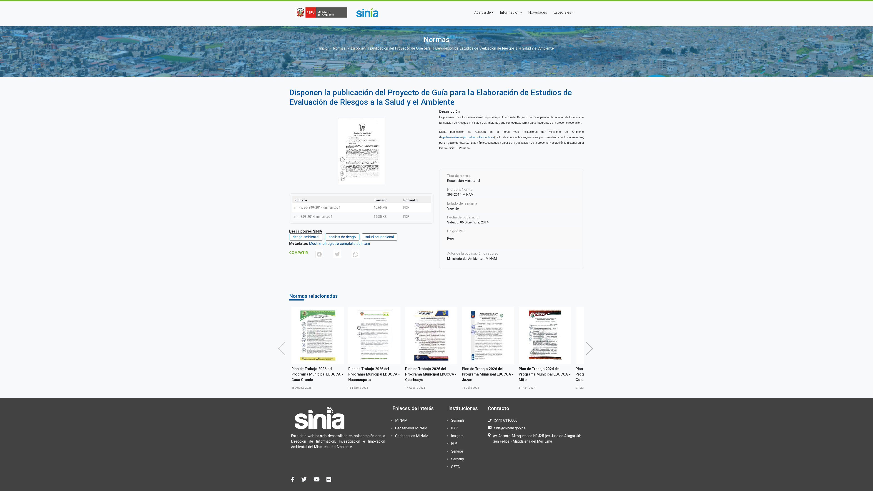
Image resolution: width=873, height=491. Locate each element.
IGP (454, 443)
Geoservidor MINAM (411, 428)
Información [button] (509, 12)
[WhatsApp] (355, 254)
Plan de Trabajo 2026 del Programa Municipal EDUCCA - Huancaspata (317, 374)
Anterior (282, 348)
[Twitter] (337, 254)
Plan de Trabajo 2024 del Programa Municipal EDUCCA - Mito (487, 374)
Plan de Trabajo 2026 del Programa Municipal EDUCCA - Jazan (431, 374)
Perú (450, 238)
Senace (457, 451)
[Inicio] (367, 12)
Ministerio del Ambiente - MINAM (472, 259)
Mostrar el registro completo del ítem (339, 243)
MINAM (401, 420)
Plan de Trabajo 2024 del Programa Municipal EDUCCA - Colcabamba (544, 374)
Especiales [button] (562, 12)
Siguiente (590, 348)
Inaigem (457, 436)
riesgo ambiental (306, 237)
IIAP (454, 428)
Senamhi (457, 420)
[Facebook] (319, 254)
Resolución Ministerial (463, 181)
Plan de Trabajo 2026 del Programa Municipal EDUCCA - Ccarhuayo (374, 374)
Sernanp (457, 459)
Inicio (323, 48)
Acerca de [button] (482, 12)
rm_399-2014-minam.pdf (313, 217)
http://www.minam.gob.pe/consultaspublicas (467, 137)
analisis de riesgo (342, 237)
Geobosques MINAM (411, 436)
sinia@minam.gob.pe (510, 428)
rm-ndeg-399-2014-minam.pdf (317, 207)
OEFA (455, 467)
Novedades (537, 12)
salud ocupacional (379, 237)
